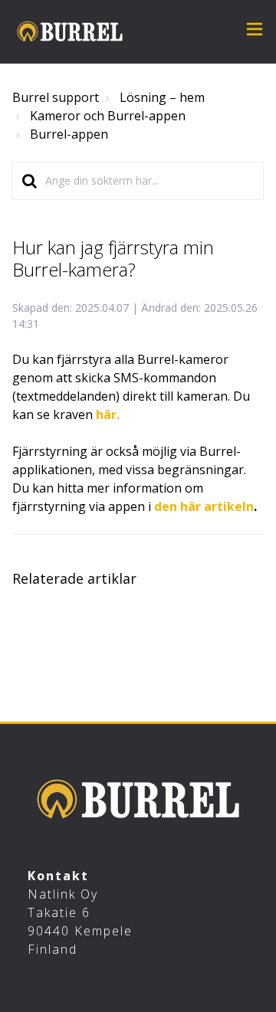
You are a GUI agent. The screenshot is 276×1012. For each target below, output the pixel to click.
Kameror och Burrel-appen (108, 115)
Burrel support (55, 97)
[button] (254, 31)
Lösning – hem (162, 97)
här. (108, 414)
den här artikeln (204, 506)
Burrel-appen (69, 134)
